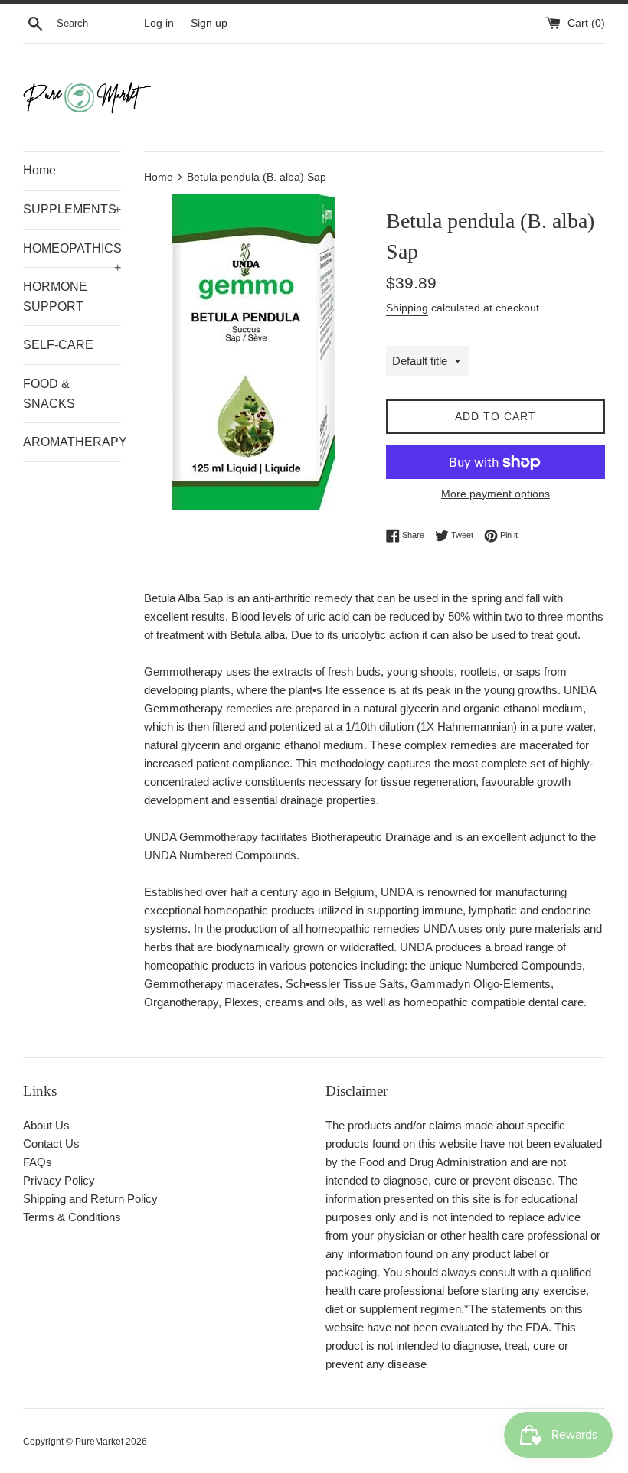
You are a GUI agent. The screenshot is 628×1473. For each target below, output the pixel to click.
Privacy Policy (59, 1180)
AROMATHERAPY (72, 441)
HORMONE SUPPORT (55, 296)
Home (39, 170)
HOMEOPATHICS (72, 255)
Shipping (407, 307)
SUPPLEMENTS (72, 209)
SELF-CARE (58, 344)
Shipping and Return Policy (90, 1198)
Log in (159, 23)
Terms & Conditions (72, 1217)
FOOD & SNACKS (49, 393)
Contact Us (51, 1143)
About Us (46, 1125)
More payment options (495, 493)
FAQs (37, 1161)
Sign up (209, 23)
